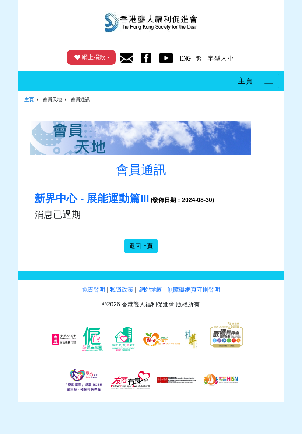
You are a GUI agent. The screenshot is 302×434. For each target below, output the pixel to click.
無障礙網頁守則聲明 (193, 290)
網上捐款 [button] (93, 57)
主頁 (245, 81)
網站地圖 (151, 290)
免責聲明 (93, 290)
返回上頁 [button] (141, 246)
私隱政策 (121, 290)
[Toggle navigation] (269, 81)
